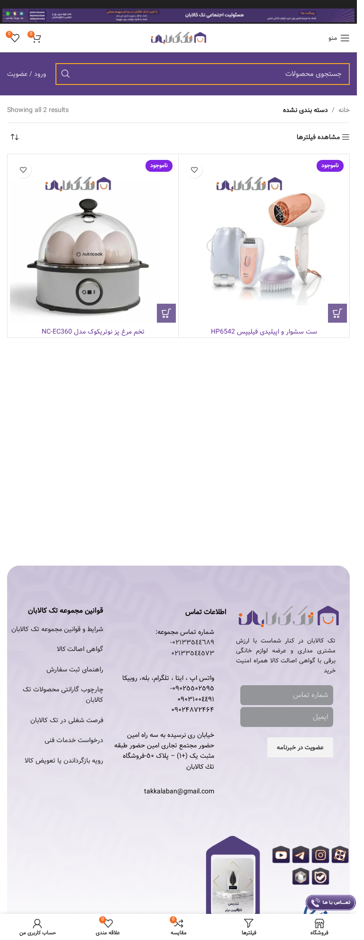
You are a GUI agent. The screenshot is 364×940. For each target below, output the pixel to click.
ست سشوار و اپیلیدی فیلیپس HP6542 (264, 331)
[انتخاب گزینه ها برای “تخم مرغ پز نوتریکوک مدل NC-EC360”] (166, 313)
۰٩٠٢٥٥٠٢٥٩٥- (192, 688)
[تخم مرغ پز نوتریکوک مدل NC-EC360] (93, 240)
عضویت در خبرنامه (300, 748)
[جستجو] (65, 74)
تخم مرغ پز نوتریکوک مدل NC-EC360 (93, 331)
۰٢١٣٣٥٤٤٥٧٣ (192, 653)
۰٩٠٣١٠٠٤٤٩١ (195, 699)
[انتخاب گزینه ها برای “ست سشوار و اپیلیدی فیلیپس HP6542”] (337, 313)
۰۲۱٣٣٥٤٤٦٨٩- (192, 642)
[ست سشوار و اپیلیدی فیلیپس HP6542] (264, 240)
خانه (344, 110)
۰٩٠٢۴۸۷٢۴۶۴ (192, 710)
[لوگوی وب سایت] (178, 38)
